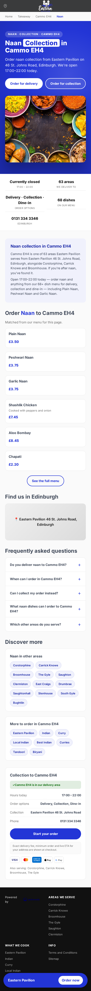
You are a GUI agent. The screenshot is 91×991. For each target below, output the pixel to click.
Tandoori (19, 752)
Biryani (37, 752)
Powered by (11, 899)
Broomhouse (21, 674)
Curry (62, 733)
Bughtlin (18, 702)
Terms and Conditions (62, 952)
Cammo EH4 (43, 16)
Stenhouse (45, 693)
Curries (64, 742)
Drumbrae (65, 684)
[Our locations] (5, 6)
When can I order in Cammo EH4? (36, 579)
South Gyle (68, 693)
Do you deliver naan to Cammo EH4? (38, 565)
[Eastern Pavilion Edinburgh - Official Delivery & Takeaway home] (45, 6)
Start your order (45, 834)
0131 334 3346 (24, 218)
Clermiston (20, 684)
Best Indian (44, 742)
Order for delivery (24, 84)
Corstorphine (22, 665)
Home (8, 16)
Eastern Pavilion (23, 733)
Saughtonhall (21, 693)
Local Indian (21, 742)
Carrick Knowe (48, 665)
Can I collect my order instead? (34, 593)
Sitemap (53, 958)
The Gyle (44, 674)
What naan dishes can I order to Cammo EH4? (41, 608)
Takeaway (24, 16)
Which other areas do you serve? (35, 624)
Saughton (64, 674)
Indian (46, 733)
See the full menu (45, 481)
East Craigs (43, 684)
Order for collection (65, 84)
